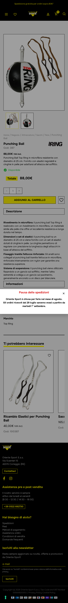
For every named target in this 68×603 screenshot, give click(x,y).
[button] (63, 293)
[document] (34, 301)
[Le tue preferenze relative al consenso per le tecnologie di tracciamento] (6, 597)
